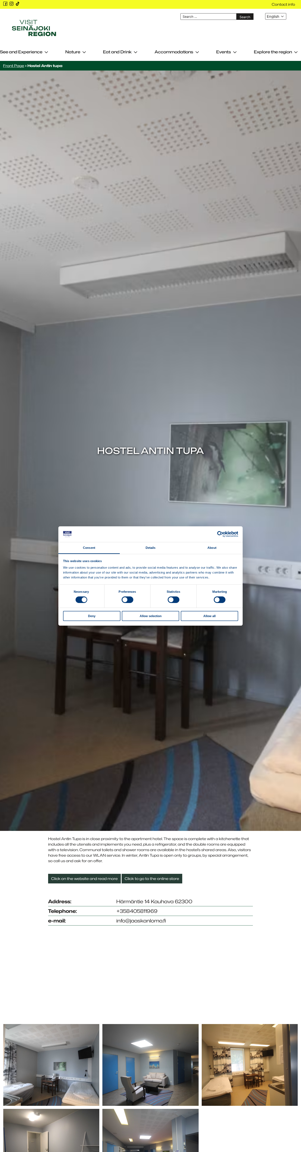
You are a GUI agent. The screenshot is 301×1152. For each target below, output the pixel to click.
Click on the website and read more (84, 878)
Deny (91, 616)
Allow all (209, 616)
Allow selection (151, 616)
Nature (72, 52)
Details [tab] (151, 547)
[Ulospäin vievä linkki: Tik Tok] (18, 4)
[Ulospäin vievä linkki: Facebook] (5, 4)
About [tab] (211, 547)
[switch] (127, 599)
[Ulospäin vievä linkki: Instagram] (11, 4)
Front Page (13, 65)
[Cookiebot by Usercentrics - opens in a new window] (220, 534)
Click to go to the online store (152, 878)
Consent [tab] (89, 547)
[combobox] (275, 16)
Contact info (283, 4)
